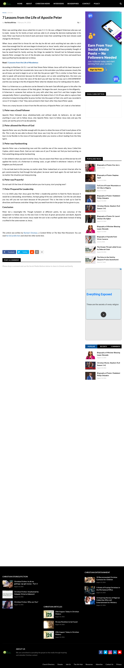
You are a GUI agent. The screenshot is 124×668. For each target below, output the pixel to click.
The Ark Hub (78, 664)
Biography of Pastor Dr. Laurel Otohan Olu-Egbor (108, 217)
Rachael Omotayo (31, 233)
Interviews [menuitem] (59, 4)
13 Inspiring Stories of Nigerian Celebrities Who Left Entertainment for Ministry (108, 600)
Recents (103, 346)
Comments (115, 346)
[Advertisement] (104, 137)
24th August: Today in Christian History (67, 633)
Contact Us (109, 664)
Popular (91, 346)
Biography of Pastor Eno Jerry (108, 165)
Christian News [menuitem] (42, 4)
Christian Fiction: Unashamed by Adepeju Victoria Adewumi (26, 593)
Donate (60, 664)
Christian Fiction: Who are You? (26, 602)
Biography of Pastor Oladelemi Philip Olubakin (108, 197)
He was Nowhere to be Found (66, 622)
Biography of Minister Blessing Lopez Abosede (108, 227)
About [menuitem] (29, 4)
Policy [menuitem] (97, 4)
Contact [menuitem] (86, 4)
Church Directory (48, 664)
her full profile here (13, 236)
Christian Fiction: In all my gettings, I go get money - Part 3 (26, 582)
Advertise (99, 664)
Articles (10, 12)
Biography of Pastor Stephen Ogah (108, 176)
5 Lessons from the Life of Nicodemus (23, 62)
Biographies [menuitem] (73, 4)
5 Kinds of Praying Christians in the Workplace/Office (108, 588)
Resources (89, 664)
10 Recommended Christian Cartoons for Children (106, 578)
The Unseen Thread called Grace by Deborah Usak (109, 248)
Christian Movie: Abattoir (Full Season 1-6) (108, 207)
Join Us (68, 664)
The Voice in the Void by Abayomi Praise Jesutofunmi (108, 258)
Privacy (119, 664)
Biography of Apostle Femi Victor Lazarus (107, 238)
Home (4, 12)
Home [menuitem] (19, 4)
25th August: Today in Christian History (67, 613)
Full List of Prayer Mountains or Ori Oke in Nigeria (109, 186)
